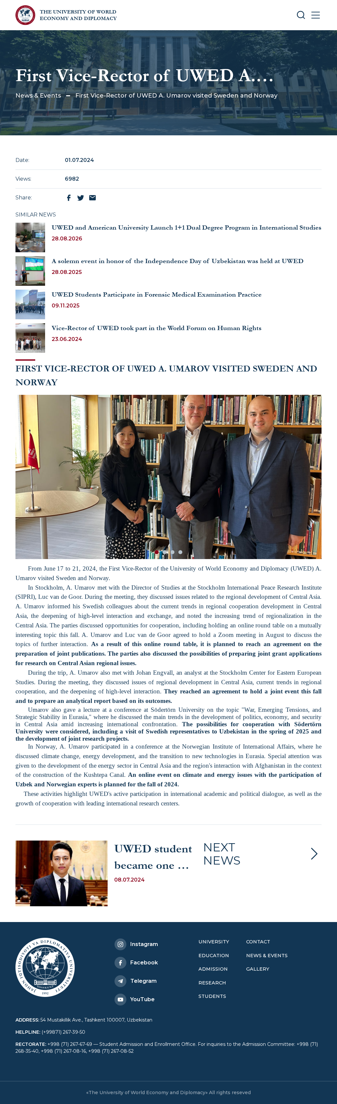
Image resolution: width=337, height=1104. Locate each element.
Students (212, 996)
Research (212, 983)
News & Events (38, 95)
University (213, 942)
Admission (213, 969)
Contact (258, 942)
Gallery (257, 969)
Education (213, 955)
